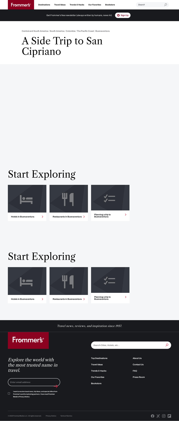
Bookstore (110, 5)
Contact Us (138, 364)
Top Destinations (99, 358)
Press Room (139, 377)
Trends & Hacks (77, 5)
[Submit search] (166, 4)
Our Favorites (94, 5)
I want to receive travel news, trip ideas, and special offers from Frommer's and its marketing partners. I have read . (35, 394)
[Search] (167, 345)
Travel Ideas (60, 5)
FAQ (135, 371)
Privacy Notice (51, 416)
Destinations (44, 5)
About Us (137, 358)
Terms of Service (66, 416)
